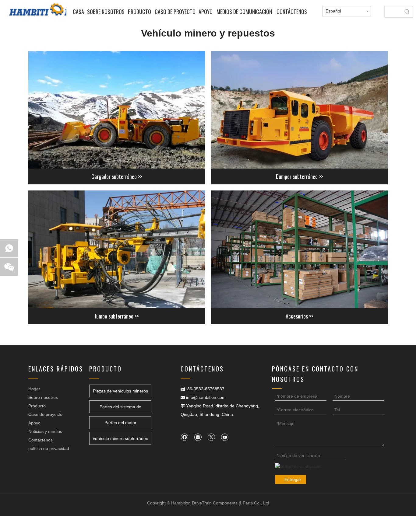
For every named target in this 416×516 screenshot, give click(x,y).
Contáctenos (40, 440)
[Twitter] (211, 437)
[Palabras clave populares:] (407, 11)
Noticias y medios (45, 431)
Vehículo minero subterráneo (120, 438)
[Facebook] (184, 437)
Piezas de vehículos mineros (120, 391)
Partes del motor (120, 422)
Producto (37, 405)
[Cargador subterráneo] (116, 110)
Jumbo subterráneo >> (116, 316)
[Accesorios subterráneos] (299, 249)
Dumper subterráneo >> (299, 176)
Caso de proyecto (45, 414)
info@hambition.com (206, 397)
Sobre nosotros (43, 397)
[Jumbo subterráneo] (116, 249)
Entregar (292, 479)
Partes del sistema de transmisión (120, 408)
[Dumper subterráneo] (299, 110)
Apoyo (34, 422)
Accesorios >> (299, 316)
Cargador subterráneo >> (116, 176)
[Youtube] (224, 437)
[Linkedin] (198, 437)
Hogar (34, 388)
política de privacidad (48, 448)
